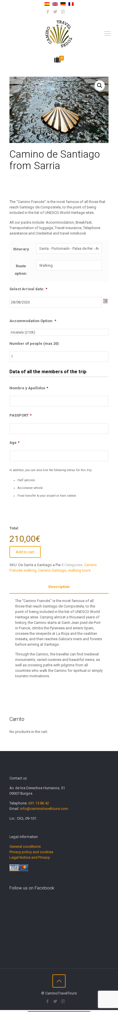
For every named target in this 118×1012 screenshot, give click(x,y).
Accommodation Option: (32, 321)
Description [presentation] (59, 587)
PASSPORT (20, 415)
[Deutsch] (63, 4)
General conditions (25, 846)
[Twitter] (55, 11)
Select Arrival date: (28, 289)
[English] (55, 4)
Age (14, 442)
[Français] (71, 4)
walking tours (79, 570)
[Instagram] (63, 11)
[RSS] (70, 11)
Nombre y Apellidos (28, 388)
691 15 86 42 (38, 803)
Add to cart (25, 552)
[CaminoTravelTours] (59, 33)
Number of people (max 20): (34, 343)
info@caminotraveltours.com (44, 808)
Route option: (21, 270)
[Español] (47, 4)
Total (13, 528)
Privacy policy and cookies (31, 852)
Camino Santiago (52, 570)
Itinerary (21, 249)
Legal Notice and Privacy (29, 857)
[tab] (59, 587)
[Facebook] (48, 11)
